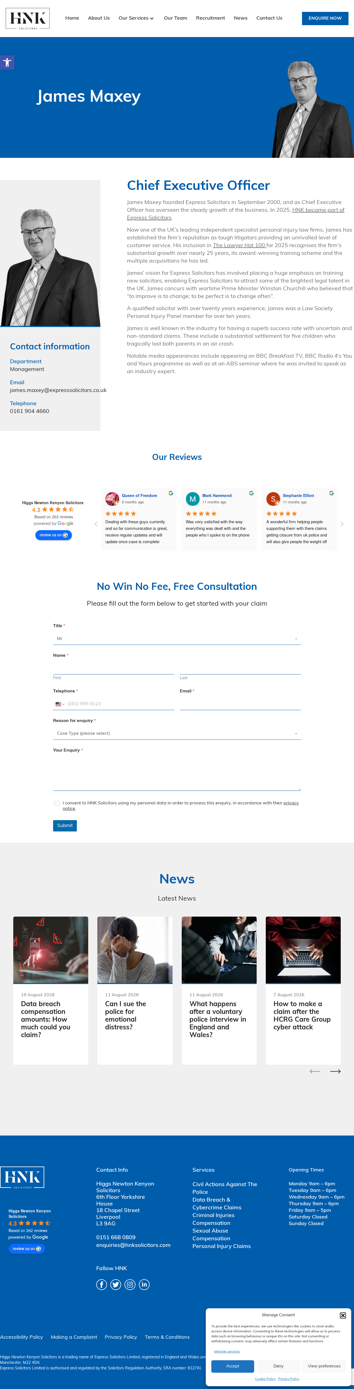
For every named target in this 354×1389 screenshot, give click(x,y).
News (241, 18)
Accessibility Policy (21, 1337)
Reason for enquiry (74, 721)
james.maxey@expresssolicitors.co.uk (58, 390)
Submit (65, 825)
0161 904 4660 (29, 411)
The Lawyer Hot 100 (239, 245)
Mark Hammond (217, 495)
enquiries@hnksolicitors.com (133, 1245)
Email (187, 691)
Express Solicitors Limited (117, 1357)
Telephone (65, 691)
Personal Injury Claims (221, 1246)
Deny (278, 1366)
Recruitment (210, 18)
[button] (7, 62)
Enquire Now (325, 18)
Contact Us (269, 18)
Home (72, 18)
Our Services (134, 18)
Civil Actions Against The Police (224, 1188)
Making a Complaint (74, 1337)
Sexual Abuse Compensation (211, 1235)
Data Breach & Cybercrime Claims (216, 1204)
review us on (51, 534)
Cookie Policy (265, 1379)
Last (184, 678)
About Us (99, 18)
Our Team (175, 18)
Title (59, 626)
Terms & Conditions (167, 1337)
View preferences (324, 1366)
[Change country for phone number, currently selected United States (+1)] (59, 704)
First (57, 678)
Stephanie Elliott (298, 495)
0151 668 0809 (116, 1238)
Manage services (227, 1351)
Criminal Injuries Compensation (213, 1219)
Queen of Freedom (139, 495)
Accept (232, 1366)
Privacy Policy (288, 1379)
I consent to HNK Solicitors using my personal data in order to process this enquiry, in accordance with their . (181, 806)
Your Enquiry (68, 750)
